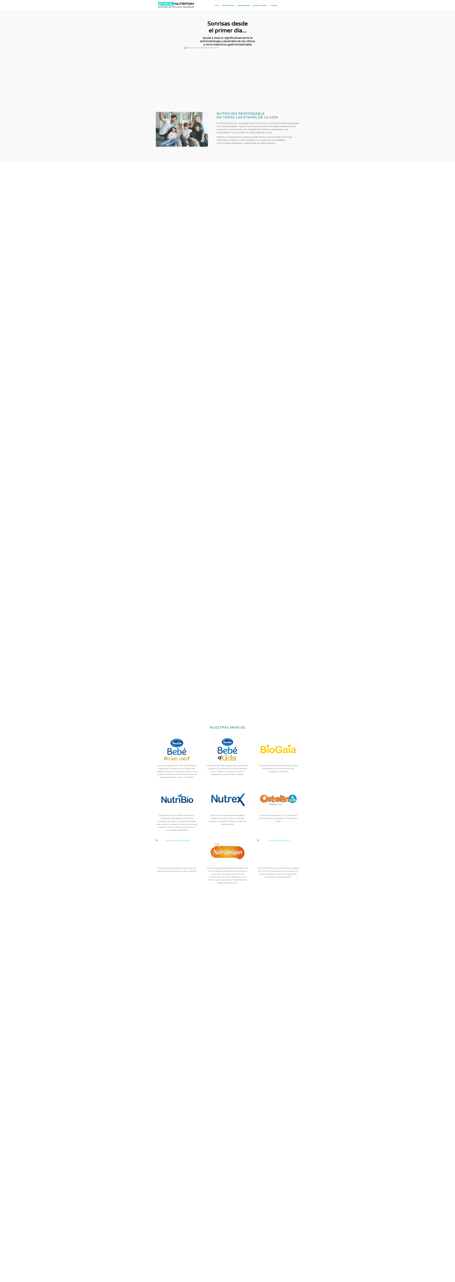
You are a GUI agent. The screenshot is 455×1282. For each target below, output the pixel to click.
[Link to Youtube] (297, 5)
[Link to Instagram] (294, 5)
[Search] (281, 5)
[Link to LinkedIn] (290, 5)
